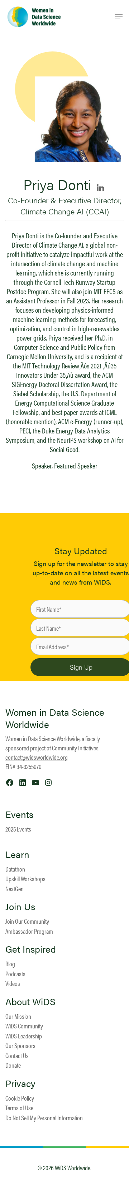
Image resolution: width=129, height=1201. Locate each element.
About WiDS (30, 1002)
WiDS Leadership (23, 1035)
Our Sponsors (20, 1045)
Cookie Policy (19, 1097)
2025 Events (18, 828)
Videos (12, 983)
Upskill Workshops (25, 878)
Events (19, 814)
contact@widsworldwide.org (36, 757)
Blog (10, 963)
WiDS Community (24, 1025)
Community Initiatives (75, 747)
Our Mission (18, 1016)
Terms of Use (19, 1107)
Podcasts (15, 973)
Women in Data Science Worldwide (54, 718)
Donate (13, 1065)
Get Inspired (30, 949)
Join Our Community (27, 921)
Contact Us (17, 1055)
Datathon (15, 868)
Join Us (20, 906)
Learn (17, 854)
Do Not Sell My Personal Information (44, 1117)
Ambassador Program (29, 931)
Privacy (20, 1083)
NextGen (14, 888)
